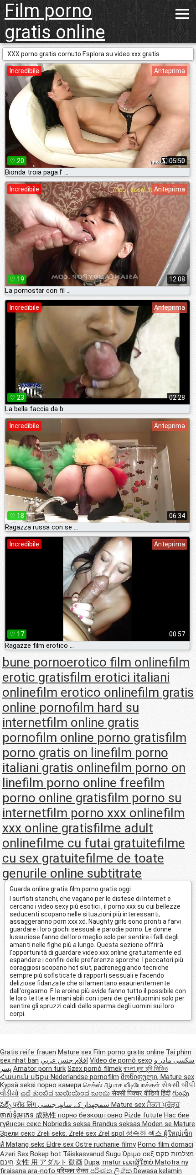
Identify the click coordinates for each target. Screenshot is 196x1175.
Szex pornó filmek (94, 1068)
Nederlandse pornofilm (85, 1077)
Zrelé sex (83, 1133)
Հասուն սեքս (25, 1077)
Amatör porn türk (39, 1068)
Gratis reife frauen (28, 1052)
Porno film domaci (165, 1144)
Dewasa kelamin (158, 1171)
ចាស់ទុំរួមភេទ (18, 1115)
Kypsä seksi (18, 1085)
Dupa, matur (103, 1162)
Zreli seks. (53, 1133)
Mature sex (75, 1052)
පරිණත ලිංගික (112, 1171)
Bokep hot (45, 1154)
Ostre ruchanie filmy (105, 1144)
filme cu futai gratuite (96, 843)
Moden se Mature (168, 1124)
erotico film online (117, 662)
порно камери (59, 1085)
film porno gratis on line (94, 745)
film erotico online (87, 692)
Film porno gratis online (55, 21)
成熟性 (47, 1115)
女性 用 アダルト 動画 (49, 1162)
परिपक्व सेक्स (73, 1171)
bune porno (34, 662)
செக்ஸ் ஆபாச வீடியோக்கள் (121, 1085)
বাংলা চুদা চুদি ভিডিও (146, 1068)
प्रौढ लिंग (25, 1105)
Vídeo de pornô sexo (121, 1060)
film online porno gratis (100, 737)
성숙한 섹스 (145, 1133)
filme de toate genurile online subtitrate (83, 866)
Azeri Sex (15, 1154)
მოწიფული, (140, 1077)
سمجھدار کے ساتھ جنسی (74, 1105)
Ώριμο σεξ (139, 1154)
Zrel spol (112, 1133)
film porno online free (82, 782)
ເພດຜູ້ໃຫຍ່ (139, 1162)
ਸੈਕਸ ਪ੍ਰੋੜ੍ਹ (163, 1105)
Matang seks (26, 1144)
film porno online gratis (83, 790)
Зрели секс (18, 1133)
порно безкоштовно (90, 1115)
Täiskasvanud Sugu (93, 1154)
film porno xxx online (104, 812)
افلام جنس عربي (64, 1060)
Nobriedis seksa (68, 1124)
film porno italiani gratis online (85, 760)
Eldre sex (60, 1144)
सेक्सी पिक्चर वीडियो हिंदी (141, 1093)
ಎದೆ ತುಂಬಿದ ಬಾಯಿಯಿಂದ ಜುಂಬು (66, 1093)
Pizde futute (143, 1115)
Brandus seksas (117, 1124)
